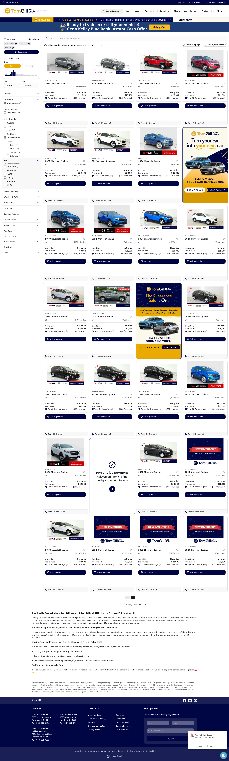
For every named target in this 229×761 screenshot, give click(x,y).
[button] (11, 2)
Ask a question (56, 106)
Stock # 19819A (144, 547)
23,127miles (174, 553)
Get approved (122, 722)
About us (120, 715)
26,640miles (127, 242)
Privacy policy (94, 729)
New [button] (127, 11)
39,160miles (127, 397)
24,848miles (80, 475)
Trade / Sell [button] (207, 11)
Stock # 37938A (144, 80)
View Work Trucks (95, 718)
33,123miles (81, 86)
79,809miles (127, 86)
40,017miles (127, 553)
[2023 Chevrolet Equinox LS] (65, 63)
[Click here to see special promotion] (114, 19)
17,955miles (80, 320)
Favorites (196, 2)
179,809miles (126, 320)
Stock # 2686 (190, 80)
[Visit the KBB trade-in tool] (114, 27)
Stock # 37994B (98, 314)
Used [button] (137, 11)
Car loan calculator (96, 726)
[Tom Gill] (26, 11)
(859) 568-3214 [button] (42, 723)
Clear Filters (33, 39)
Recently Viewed (216, 2)
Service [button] (193, 11)
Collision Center (164, 11)
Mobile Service (180, 11)
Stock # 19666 (190, 236)
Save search (22, 52)
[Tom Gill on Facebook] (183, 700)
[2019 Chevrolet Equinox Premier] (65, 530)
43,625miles (80, 397)
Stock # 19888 (190, 547)
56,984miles (220, 320)
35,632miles (220, 553)
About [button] (220, 11)
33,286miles (173, 164)
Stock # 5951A (50, 236)
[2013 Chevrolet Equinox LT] (112, 296)
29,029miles (173, 242)
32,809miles (127, 164)
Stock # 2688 (143, 158)
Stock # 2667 (97, 236)
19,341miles (221, 242)
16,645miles (220, 475)
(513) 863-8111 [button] (70, 723)
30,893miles (220, 397)
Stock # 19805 (50, 314)
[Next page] (142, 597)
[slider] (4, 77)
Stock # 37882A (191, 469)
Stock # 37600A (191, 314)
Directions (120, 718)
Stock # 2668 (50, 469)
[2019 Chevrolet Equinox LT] (112, 63)
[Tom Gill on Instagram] (194, 700)
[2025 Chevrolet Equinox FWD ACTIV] (205, 452)
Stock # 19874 (97, 547)
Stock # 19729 (50, 158)
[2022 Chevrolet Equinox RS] (65, 141)
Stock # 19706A (51, 547)
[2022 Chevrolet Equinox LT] (112, 141)
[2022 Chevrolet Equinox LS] (158, 452)
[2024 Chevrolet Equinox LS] (158, 219)
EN (183, 2)
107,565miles (80, 242)
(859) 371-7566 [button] (42, 740)
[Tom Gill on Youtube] (189, 700)
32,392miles (173, 397)
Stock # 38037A (144, 469)
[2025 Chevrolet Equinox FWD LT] (158, 63)
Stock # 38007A (98, 158)
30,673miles (80, 164)
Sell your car (93, 722)
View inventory (94, 715)
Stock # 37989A (98, 391)
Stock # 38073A (51, 80)
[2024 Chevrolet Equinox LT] (205, 63)
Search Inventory (113, 11)
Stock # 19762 (143, 236)
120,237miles (80, 553)
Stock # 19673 (143, 391)
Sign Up (170, 738)
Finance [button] (148, 11)
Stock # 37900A (98, 80)
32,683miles (220, 86)
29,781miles (174, 475)
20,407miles (173, 86)
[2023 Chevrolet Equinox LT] (205, 296)
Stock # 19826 (50, 391)
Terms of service (123, 726)
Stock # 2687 (190, 391)
